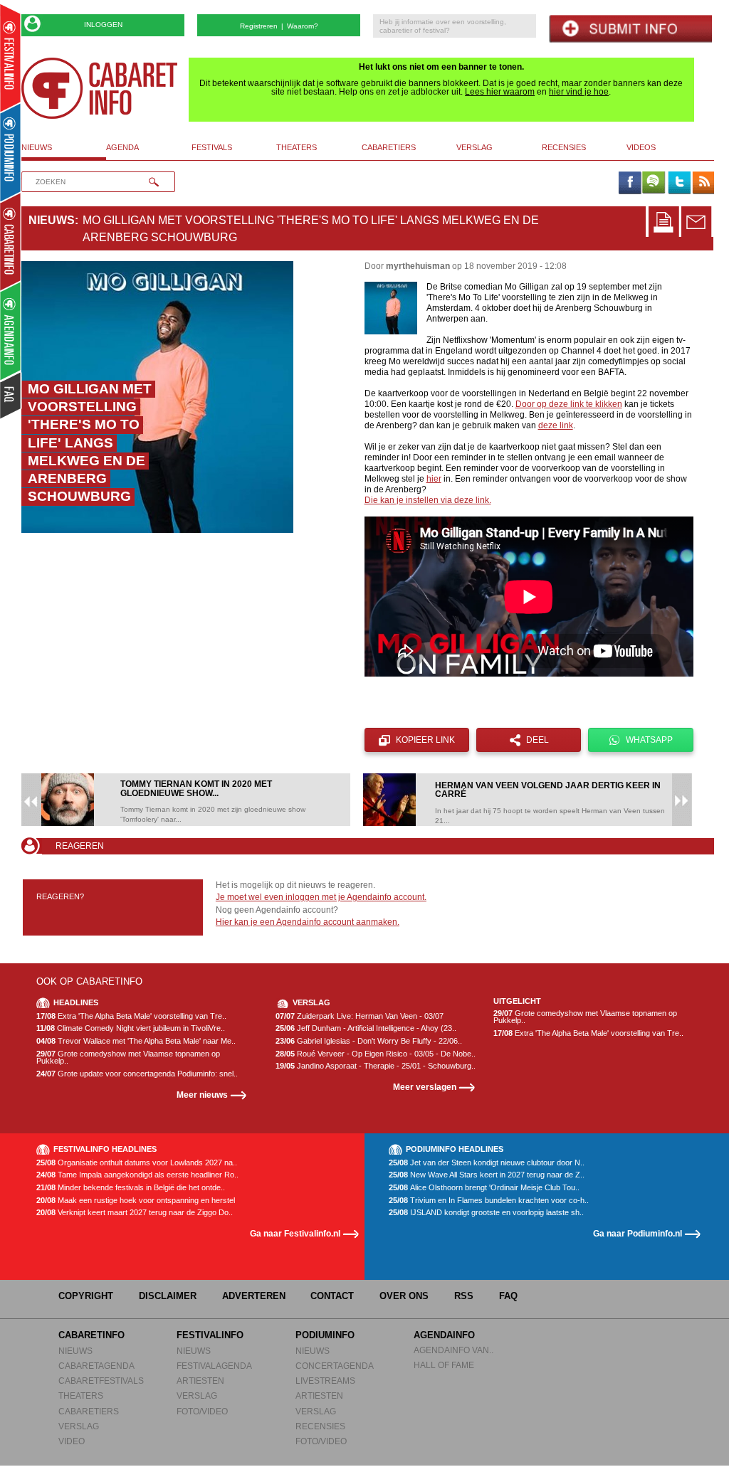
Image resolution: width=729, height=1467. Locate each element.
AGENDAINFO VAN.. (453, 1350)
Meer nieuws (202, 1094)
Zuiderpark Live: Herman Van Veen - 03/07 (360, 1016)
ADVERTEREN (253, 1296)
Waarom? (302, 26)
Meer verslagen (424, 1086)
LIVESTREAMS (325, 1380)
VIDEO (71, 1441)
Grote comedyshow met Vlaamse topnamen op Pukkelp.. (128, 1057)
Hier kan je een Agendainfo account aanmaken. (307, 922)
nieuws (36, 147)
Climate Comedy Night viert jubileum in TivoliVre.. (130, 1028)
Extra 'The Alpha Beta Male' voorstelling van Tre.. (131, 1016)
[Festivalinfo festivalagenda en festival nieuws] (10, 58)
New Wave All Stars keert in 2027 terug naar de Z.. (486, 1175)
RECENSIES (320, 1426)
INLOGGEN (103, 24)
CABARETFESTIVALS (101, 1380)
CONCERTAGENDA (334, 1365)
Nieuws (51, 220)
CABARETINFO (91, 1335)
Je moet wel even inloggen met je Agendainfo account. (321, 897)
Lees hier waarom (500, 92)
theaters (296, 147)
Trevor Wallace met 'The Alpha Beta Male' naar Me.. (136, 1041)
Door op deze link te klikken (568, 404)
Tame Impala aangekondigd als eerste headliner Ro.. (137, 1175)
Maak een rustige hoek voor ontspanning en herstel (135, 1200)
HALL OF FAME (444, 1365)
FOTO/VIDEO (202, 1411)
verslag (474, 147)
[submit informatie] (630, 28)
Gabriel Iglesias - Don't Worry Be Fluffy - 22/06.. (369, 1041)
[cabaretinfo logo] (99, 88)
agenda (122, 147)
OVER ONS (404, 1296)
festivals (212, 147)
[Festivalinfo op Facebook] (629, 183)
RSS (463, 1296)
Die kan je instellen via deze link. (427, 500)
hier (433, 479)
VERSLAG (78, 1426)
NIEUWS (75, 1350)
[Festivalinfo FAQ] (11, 395)
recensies (564, 147)
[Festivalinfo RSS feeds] (703, 183)
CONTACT (332, 1296)
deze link (555, 425)
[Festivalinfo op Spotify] (653, 183)
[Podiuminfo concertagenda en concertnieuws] (11, 151)
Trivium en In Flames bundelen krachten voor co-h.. (489, 1200)
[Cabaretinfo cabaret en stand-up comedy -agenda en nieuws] (10, 241)
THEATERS (80, 1395)
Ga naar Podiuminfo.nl (637, 1233)
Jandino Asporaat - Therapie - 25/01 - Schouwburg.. (376, 1066)
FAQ (508, 1296)
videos (641, 147)
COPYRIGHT (85, 1296)
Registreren (259, 26)
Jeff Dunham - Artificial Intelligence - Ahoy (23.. (366, 1028)
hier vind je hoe (579, 92)
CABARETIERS (88, 1411)
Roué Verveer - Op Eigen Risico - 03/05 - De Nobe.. (376, 1054)
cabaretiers (389, 147)
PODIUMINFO (325, 1335)
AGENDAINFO (444, 1335)
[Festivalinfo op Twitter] (678, 183)
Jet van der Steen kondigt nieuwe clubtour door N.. (486, 1163)
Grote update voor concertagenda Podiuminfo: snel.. (137, 1074)
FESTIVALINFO (210, 1335)
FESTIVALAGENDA (214, 1365)
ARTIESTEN (200, 1380)
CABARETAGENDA (96, 1365)
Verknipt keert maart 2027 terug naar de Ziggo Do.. (134, 1213)
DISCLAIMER (167, 1296)
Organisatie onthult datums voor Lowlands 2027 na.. (136, 1163)
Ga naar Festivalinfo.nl (295, 1233)
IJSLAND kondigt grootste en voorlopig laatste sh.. (486, 1213)
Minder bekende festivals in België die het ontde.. (130, 1188)
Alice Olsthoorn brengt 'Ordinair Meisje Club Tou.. (484, 1188)
